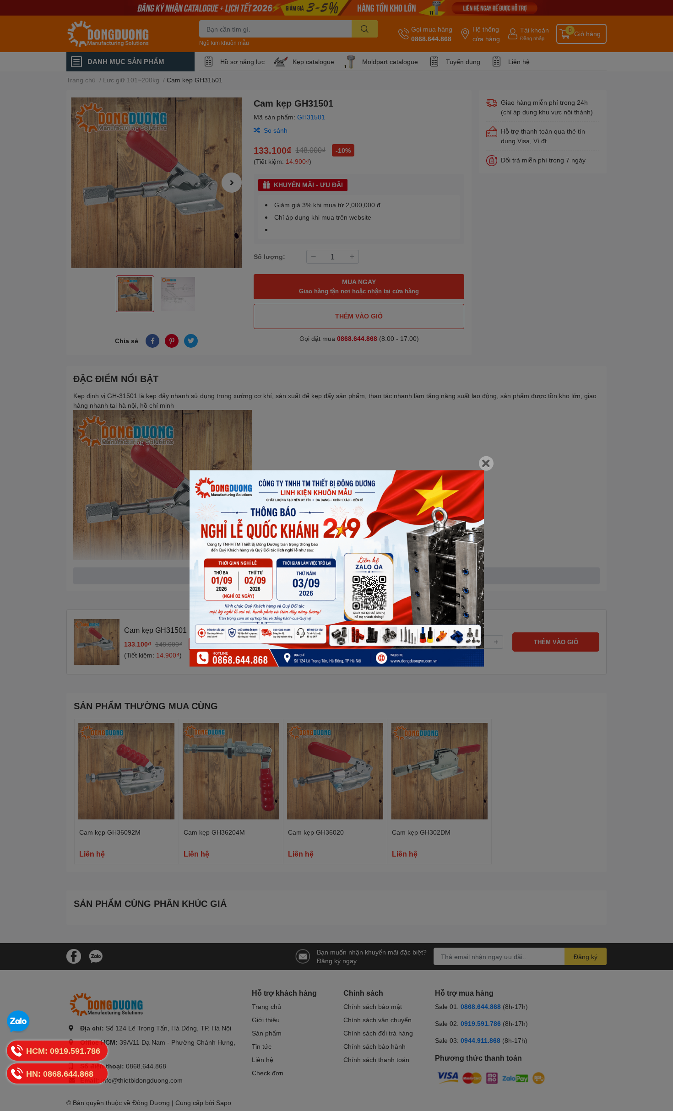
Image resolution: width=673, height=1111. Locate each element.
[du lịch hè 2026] (337, 568)
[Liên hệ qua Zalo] (18, 1021)
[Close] (486, 463)
